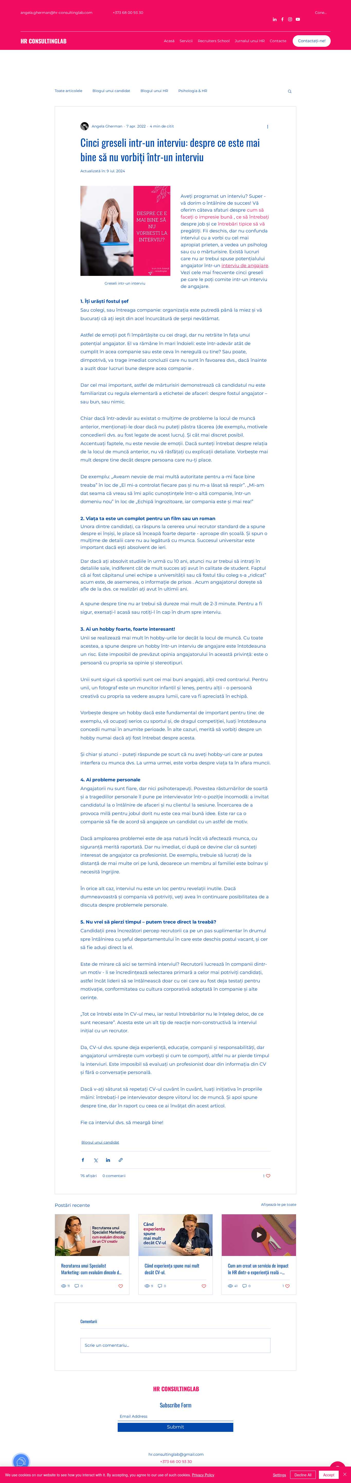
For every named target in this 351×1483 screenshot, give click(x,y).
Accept (328, 1474)
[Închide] (345, 1475)
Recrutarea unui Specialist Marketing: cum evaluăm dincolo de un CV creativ (91, 1269)
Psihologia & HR (192, 90)
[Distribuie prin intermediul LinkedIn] (108, 1160)
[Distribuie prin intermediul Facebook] (82, 1160)
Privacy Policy (203, 1474)
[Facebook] (282, 19)
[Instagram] (290, 19)
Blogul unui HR (154, 90)
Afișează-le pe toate (278, 1204)
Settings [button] (279, 1474)
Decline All (302, 1474)
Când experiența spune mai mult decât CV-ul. (172, 1269)
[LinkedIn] (274, 19)
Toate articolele (68, 90)
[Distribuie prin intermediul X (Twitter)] (95, 1160)
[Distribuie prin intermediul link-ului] (120, 1160)
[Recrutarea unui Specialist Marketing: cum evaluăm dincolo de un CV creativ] (92, 1235)
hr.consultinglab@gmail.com (176, 1454)
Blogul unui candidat (111, 90)
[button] (289, 91)
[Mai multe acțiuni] (267, 126)
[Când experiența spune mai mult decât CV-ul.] (175, 1235)
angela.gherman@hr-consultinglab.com (57, 12)
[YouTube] (297, 19)
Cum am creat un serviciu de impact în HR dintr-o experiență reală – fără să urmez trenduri (258, 1269)
